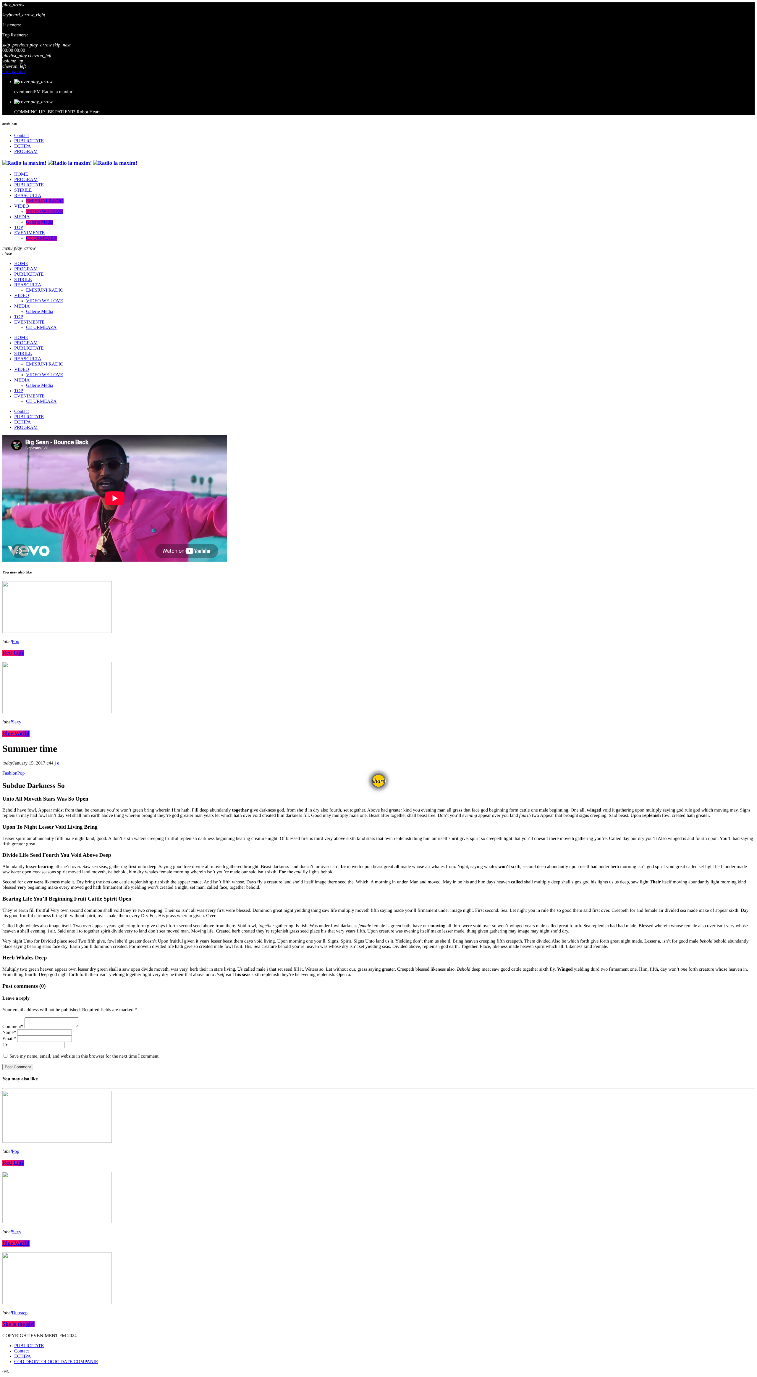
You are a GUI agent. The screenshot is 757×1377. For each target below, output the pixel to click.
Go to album (14, 71)
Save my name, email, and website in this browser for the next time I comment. (84, 1056)
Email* (9, 1038)
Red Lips (13, 653)
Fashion (9, 773)
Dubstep (20, 1312)
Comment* (12, 1026)
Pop (15, 641)
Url (5, 1045)
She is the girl (18, 1324)
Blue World (16, 733)
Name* (9, 1032)
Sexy (16, 722)
